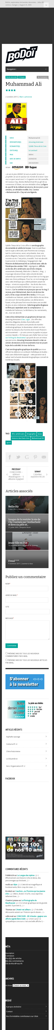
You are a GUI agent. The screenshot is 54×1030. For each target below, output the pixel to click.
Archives (8, 986)
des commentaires (14, 961)
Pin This (35, 457)
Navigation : (46, 5)
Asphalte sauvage (13, 737)
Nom (7, 584)
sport (8, 443)
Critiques (22, 77)
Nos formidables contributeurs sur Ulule (22, 1016)
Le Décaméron (12, 759)
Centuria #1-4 (11, 744)
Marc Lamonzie (26, 97)
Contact (9, 1012)
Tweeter (18, 457)
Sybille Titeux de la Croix (37, 146)
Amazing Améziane (36, 142)
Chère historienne (13, 751)
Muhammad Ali (38, 438)
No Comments (42, 77)
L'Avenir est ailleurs (23, 910)
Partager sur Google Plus (27, 457)
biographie (31, 434)
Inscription (9, 953)
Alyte (15, 885)
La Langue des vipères (26, 875)
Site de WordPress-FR (13, 964)
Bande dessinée (11, 77)
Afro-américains (18, 434)
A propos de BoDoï (13, 1007)
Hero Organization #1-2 (15, 766)
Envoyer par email (44, 457)
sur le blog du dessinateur (15, 338)
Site (7, 607)
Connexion (9, 956)
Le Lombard (33, 150)
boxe (40, 434)
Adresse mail (11, 595)
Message (9, 618)
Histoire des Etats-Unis (21, 438)
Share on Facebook (9, 457)
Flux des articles (13, 958)
